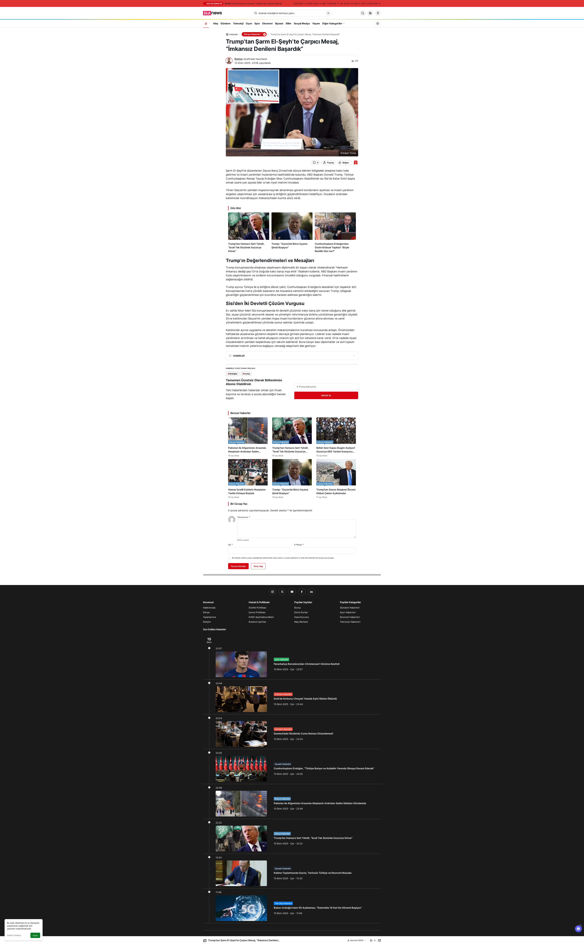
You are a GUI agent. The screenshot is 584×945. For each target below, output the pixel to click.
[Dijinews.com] (214, 12)
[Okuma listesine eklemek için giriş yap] (355, 162)
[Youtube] (292, 591)
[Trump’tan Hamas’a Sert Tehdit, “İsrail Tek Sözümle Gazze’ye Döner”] (248, 232)
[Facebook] (301, 591)
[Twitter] (282, 591)
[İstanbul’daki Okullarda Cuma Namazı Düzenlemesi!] (292, 731)
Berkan (239, 58)
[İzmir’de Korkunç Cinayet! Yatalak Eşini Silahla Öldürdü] (292, 697)
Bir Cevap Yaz (238, 503)
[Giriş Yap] (378, 13)
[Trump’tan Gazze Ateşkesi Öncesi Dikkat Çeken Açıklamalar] (336, 478)
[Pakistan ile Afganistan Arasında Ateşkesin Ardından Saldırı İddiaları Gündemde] (248, 437)
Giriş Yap (258, 566)
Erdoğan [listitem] (232, 373)
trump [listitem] (246, 373)
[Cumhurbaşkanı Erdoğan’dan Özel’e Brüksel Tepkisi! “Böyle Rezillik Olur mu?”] (335, 232)
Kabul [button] (35, 935)
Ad (230, 544)
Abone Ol (326, 395)
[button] (370, 13)
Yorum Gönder (238, 566)
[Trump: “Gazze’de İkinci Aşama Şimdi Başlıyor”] (292, 232)
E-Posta (299, 544)
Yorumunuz (243, 517)
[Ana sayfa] (206, 23)
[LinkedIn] (311, 591)
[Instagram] (272, 591)
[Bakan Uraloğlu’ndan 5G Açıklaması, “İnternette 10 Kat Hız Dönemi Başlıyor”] (292, 906)
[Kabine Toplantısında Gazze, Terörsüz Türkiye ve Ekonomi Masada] (292, 871)
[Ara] (363, 13)
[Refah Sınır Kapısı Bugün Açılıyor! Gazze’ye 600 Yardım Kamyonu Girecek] (336, 437)
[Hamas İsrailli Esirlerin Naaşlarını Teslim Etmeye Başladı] (248, 478)
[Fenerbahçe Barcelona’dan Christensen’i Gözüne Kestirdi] (292, 656)
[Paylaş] (379, 940)
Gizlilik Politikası (14, 935)
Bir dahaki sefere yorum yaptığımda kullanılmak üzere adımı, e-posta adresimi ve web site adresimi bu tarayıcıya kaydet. (283, 558)
